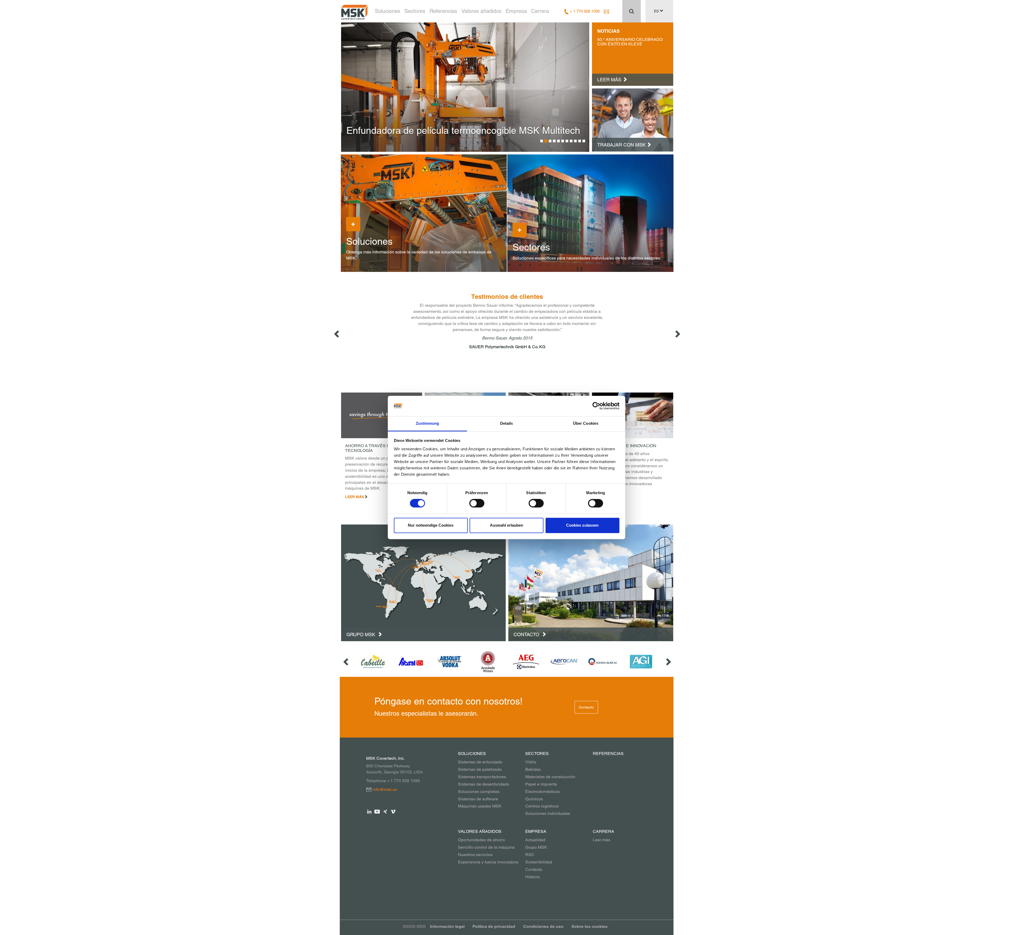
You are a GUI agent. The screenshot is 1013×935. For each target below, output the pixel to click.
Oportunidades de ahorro (481, 839)
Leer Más (354, 497)
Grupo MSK (361, 634)
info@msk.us (385, 789)
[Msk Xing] (385, 811)
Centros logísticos (542, 806)
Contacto (527, 634)
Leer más (601, 839)
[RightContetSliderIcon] (677, 333)
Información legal (447, 926)
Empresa (516, 11)
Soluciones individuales (547, 813)
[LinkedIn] (369, 811)
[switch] (476, 503)
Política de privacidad (493, 926)
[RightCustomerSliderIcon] (668, 661)
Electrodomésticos (542, 791)
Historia (532, 876)
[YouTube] (377, 811)
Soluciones (387, 11)
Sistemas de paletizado (480, 769)
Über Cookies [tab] (585, 423)
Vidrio (530, 761)
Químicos (534, 798)
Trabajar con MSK (621, 145)
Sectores (414, 11)
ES (657, 11)
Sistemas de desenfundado (483, 784)
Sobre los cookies (589, 926)
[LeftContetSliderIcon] (337, 333)
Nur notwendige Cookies (430, 525)
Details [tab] (506, 423)
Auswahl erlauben (506, 525)
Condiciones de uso (543, 926)
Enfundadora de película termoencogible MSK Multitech (463, 130)
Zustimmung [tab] (427, 423)
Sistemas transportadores (482, 776)
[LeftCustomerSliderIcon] (346, 661)
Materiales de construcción (550, 776)
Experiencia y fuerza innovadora (488, 862)
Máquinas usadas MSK (479, 806)
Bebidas (533, 769)
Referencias (443, 11)
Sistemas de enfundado (480, 761)
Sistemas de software (478, 798)
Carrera (540, 11)
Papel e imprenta (541, 784)
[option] (465, 87)
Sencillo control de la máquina (486, 847)
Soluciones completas (478, 791)
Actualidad (535, 839)
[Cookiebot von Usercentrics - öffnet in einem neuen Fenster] (596, 406)
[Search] (631, 11)
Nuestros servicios (475, 854)
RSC (529, 854)
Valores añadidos (481, 11)
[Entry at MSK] (632, 119)
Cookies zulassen (582, 525)
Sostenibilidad (538, 862)
